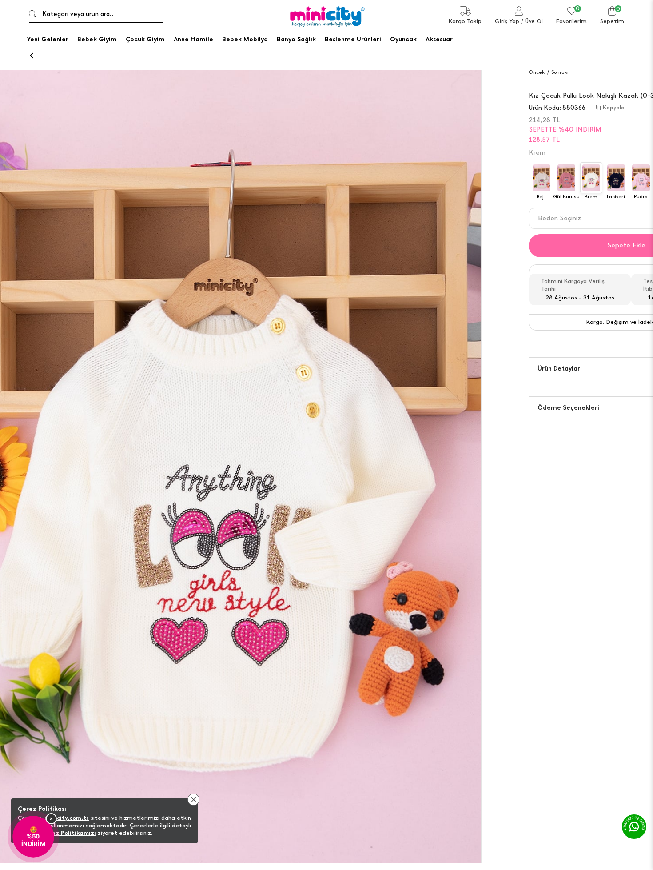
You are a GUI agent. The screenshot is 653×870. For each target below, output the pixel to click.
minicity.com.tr (66, 817)
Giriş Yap (507, 21)
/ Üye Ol (532, 21)
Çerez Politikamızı (69, 833)
